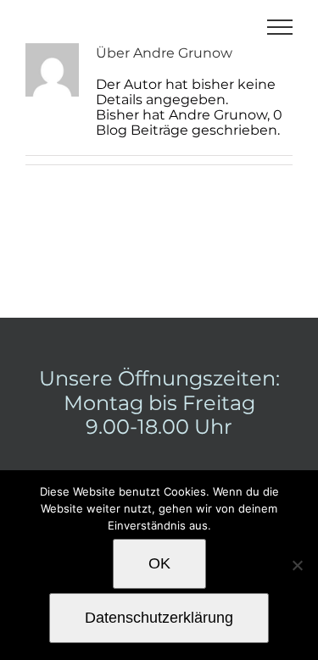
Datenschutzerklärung (159, 617)
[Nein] (296, 565)
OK (159, 563)
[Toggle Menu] (280, 27)
